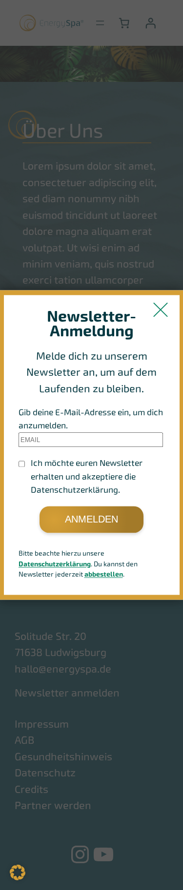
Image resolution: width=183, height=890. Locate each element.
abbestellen (103, 575)
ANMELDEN (91, 519)
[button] (17, 872)
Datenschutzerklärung (55, 564)
